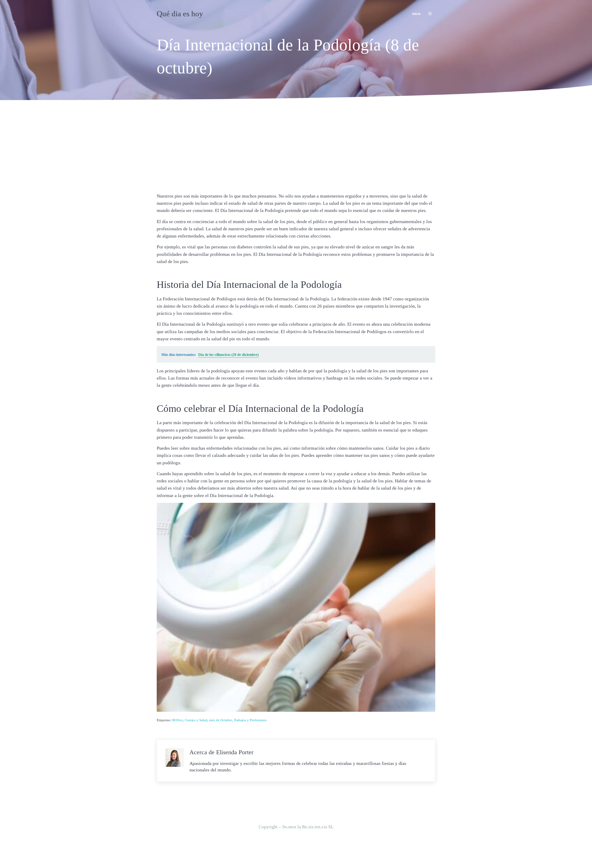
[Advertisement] (296, 145)
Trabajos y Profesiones (250, 720)
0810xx (177, 720)
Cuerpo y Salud (196, 720)
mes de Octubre (220, 720)
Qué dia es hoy (180, 14)
